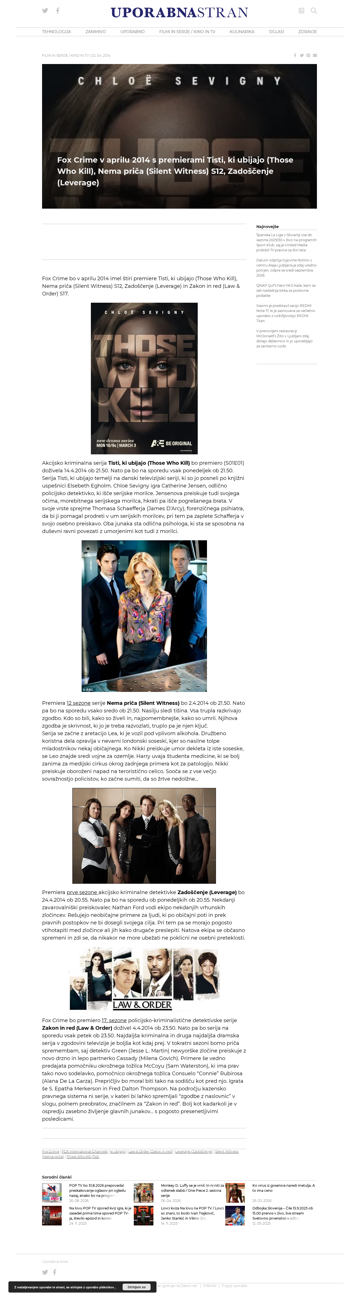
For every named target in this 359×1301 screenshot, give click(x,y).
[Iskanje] (314, 11)
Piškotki (210, 1286)
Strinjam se (137, 1286)
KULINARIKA (242, 31)
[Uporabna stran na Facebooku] (58, 11)
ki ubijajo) (118, 1151)
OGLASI (276, 31)
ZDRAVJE (307, 31)
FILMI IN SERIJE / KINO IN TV (187, 31)
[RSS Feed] (301, 11)
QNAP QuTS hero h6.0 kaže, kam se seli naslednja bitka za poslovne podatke (286, 290)
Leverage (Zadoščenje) (194, 1151)
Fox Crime (50, 1151)
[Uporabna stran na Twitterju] (45, 11)
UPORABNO (132, 31)
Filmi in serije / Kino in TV (65, 55)
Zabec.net (189, 1286)
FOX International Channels (85, 1151)
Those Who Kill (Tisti (82, 1156)
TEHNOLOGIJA (56, 31)
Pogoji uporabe (234, 1286)
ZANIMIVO (96, 31)
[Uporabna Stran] (179, 12)
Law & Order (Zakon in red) (150, 1151)
